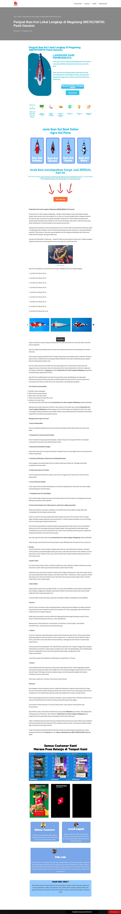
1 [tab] (57, 336)
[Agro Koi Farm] (16, 3)
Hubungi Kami (103, 3)
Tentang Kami (78, 3)
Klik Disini (60, 339)
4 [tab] (64, 336)
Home (15, 16)
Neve (15, 912)
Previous (27, 325)
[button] (30, 70)
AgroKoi (18, 31)
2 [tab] (59, 336)
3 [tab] (62, 336)
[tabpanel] (39, 325)
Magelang (49, 370)
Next (93, 325)
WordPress (32, 912)
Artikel (94, 3)
